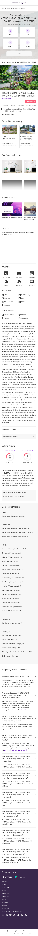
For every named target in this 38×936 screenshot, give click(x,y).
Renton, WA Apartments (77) (11, 561)
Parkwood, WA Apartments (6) (11, 565)
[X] (14, 914)
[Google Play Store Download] (20, 878)
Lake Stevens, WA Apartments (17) (13, 578)
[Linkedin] (6, 914)
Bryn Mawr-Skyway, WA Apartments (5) (14, 549)
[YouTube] (18, 914)
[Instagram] (22, 914)
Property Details (31, 105)
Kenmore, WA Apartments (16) (11, 594)
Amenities (21, 105)
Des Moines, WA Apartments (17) (12, 582)
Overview (5, 105)
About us (4, 881)
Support (4, 890)
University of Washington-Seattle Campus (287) (17, 652)
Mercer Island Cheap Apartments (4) (13, 516)
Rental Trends (5, 887)
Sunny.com (5, 902)
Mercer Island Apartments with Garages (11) (16, 528)
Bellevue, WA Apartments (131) (12, 557)
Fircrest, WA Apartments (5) (10, 574)
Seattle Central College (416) (11, 648)
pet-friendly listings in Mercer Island (15, 750)
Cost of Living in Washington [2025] (12, 217)
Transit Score (26, 451)
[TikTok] (26, 914)
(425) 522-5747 (7, 98)
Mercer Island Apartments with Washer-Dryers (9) (17, 532)
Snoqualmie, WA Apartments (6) (12, 607)
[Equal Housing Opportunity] (3, 914)
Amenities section (26, 710)
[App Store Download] (7, 878)
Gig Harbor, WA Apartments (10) (12, 598)
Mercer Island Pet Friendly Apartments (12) (15, 537)
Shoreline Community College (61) (13, 644)
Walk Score (9, 451)
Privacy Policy (5, 893)
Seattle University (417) (9, 639)
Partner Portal (5, 908)
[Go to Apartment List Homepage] (19, 3)
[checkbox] (10, 32)
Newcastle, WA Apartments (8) (11, 553)
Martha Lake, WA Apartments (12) (13, 569)
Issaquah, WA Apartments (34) (11, 611)
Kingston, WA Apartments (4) (11, 602)
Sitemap (4, 899)
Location (13, 105)
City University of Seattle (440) (11, 635)
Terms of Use (5, 896)
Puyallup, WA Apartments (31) (11, 586)
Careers (4, 884)
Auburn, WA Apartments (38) (11, 590)
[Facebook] (10, 914)
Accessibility (5, 905)
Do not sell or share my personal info (12, 911)
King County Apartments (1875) (12, 623)
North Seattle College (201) (10, 656)
